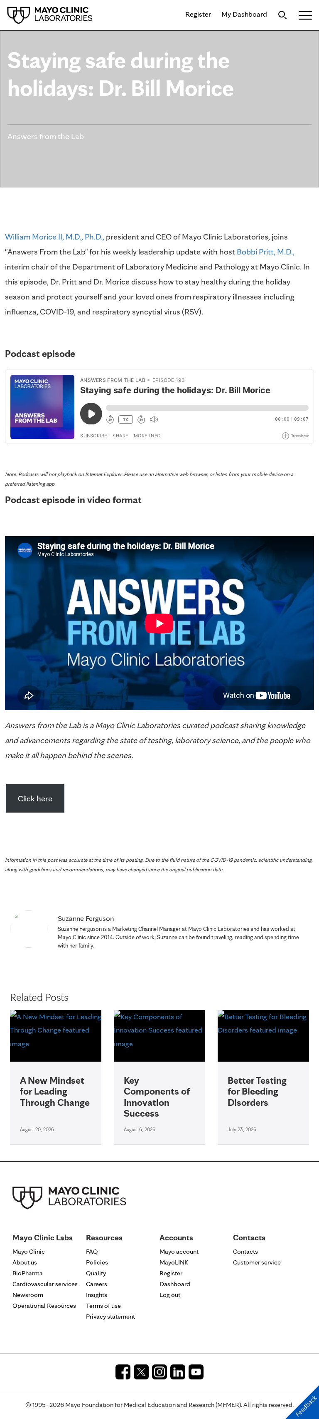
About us (24, 1262)
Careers (96, 1284)
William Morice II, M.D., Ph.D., (54, 237)
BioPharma (27, 1273)
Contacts (245, 1251)
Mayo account (179, 1251)
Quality (96, 1273)
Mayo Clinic (28, 1251)
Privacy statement (110, 1316)
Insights (96, 1295)
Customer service (257, 1262)
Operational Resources (44, 1305)
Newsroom (27, 1295)
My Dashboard (244, 14)
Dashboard (175, 1284)
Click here (35, 798)
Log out (170, 1295)
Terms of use (103, 1305)
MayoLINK (174, 1262)
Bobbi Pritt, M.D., (265, 252)
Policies (97, 1262)
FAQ (92, 1251)
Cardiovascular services (45, 1284)
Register (198, 14)
